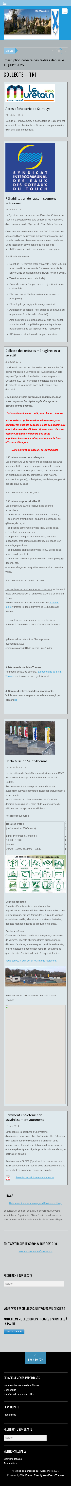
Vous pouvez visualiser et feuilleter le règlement (30, 960)
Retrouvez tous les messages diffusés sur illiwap (35, 1203)
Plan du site (10, 1414)
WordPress (26, 1475)
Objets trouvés (14, 1332)
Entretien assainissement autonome (35, 1177)
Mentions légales (13, 1458)
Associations (11, 1463)
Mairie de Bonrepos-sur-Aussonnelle (34, 1471)
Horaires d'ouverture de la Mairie (21, 1385)
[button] (52, 51)
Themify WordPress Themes (49, 1475)
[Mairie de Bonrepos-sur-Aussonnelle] (31, 38)
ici (15, 699)
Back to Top (35, 1359)
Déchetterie (10, 1389)
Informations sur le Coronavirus (36, 1251)
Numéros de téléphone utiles (19, 1394)
